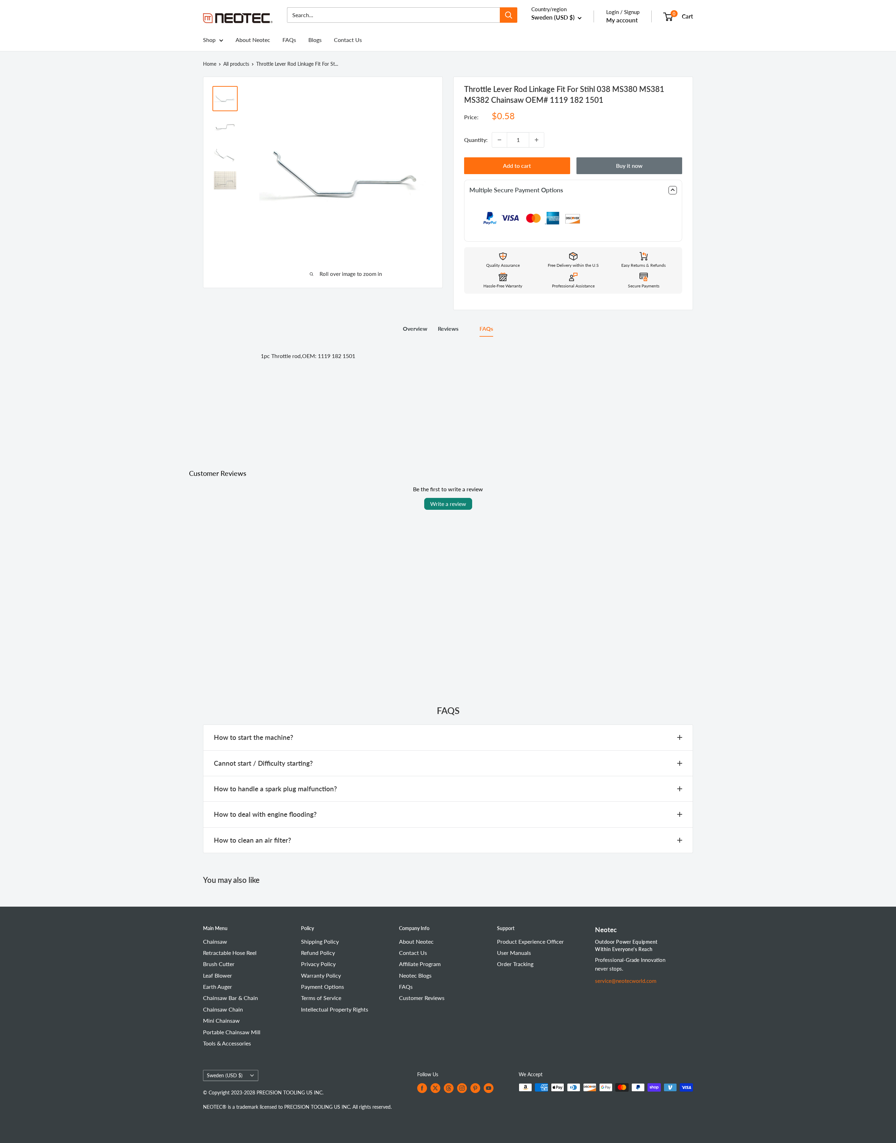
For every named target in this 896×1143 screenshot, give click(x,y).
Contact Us (348, 39)
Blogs (315, 39)
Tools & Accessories (227, 1043)
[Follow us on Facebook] (422, 1088)
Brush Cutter (218, 963)
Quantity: (476, 139)
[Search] (508, 15)
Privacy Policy (318, 963)
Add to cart (517, 165)
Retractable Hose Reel (230, 952)
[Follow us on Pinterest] (475, 1088)
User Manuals (514, 952)
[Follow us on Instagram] (462, 1088)
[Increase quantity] (536, 140)
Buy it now (629, 165)
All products (236, 64)
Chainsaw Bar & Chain (230, 997)
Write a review (448, 503)
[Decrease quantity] (499, 140)
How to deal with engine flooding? (265, 814)
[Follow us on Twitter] (435, 1088)
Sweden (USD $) (225, 1075)
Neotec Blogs (415, 975)
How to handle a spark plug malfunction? (275, 789)
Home (209, 64)
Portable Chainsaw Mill (231, 1032)
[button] (573, 190)
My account (622, 20)
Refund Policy (318, 952)
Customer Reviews (421, 997)
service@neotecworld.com (625, 981)
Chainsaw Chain (223, 1009)
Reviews (448, 328)
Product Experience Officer (530, 941)
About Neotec (253, 39)
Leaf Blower (217, 975)
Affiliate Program (420, 963)
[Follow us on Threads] (449, 1088)
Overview (415, 328)
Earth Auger (217, 986)
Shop (209, 39)
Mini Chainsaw (221, 1020)
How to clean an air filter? (252, 840)
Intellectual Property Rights (334, 1009)
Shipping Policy (320, 941)
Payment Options (322, 986)
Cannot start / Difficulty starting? (263, 763)
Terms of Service (321, 997)
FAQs (289, 39)
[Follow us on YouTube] (488, 1088)
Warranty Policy (321, 975)
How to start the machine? (253, 737)
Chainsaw (215, 941)
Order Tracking (515, 963)
